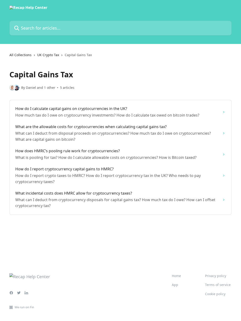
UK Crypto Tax (48, 55)
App (175, 284)
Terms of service (218, 284)
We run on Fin (24, 307)
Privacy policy (215, 276)
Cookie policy (215, 294)
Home (176, 276)
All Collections (20, 55)
